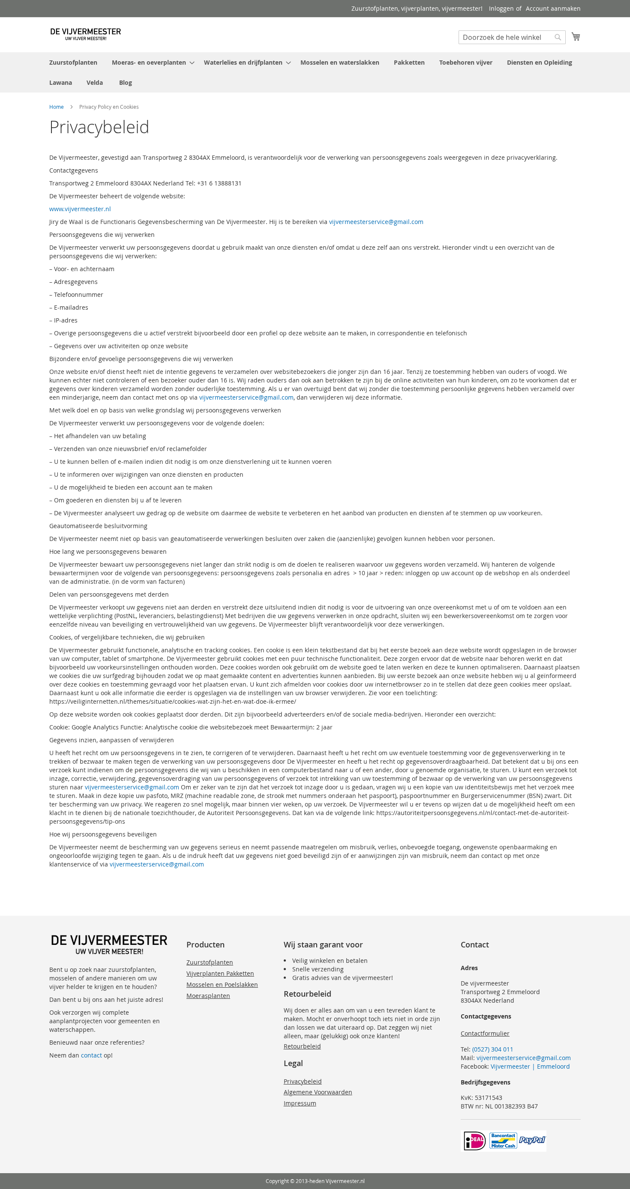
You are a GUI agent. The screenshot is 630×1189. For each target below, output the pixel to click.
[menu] (315, 72)
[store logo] (85, 34)
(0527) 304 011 (492, 1049)
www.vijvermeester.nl (80, 209)
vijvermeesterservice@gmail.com (376, 222)
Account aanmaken (553, 8)
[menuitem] (73, 62)
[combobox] (512, 37)
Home (56, 106)
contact (91, 1055)
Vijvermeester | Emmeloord (530, 1066)
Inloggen (501, 8)
